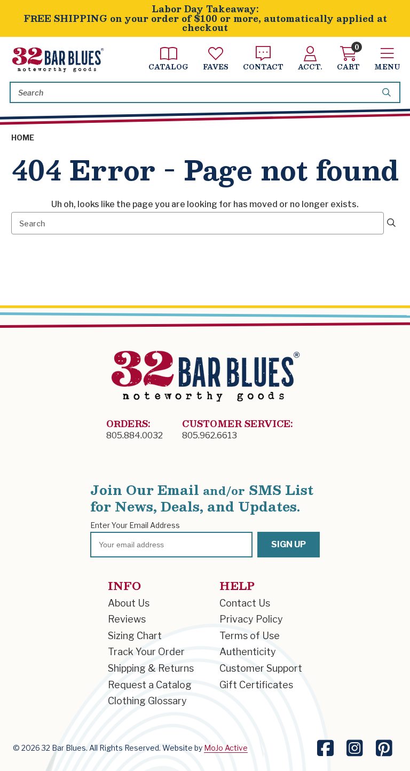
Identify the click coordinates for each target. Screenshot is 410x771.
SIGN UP (288, 544)
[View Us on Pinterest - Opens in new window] (384, 748)
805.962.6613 (209, 435)
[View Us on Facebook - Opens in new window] (325, 748)
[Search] (388, 92)
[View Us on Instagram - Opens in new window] (355, 748)
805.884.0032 (134, 435)
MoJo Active (226, 747)
